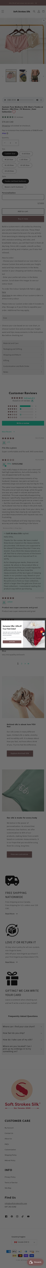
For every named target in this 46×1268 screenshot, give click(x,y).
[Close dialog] (43, 622)
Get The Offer (12, 641)
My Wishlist (44, 634)
